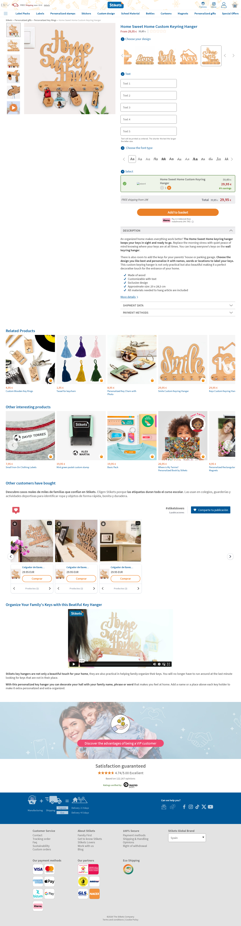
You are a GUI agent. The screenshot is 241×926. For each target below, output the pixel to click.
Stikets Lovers (86, 842)
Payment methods (134, 835)
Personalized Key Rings (45, 20)
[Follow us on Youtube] (210, 807)
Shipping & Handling (135, 839)
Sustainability (41, 846)
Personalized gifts (23, 20)
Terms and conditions (113, 919)
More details (128, 297)
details (47, 5)
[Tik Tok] (197, 807)
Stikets (9, 20)
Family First (85, 835)
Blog (80, 849)
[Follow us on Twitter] (204, 807)
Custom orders (42, 849)
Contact (37, 835)
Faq (35, 842)
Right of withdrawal (135, 846)
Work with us (86, 846)
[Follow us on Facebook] (184, 807)
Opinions (128, 842)
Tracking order (41, 839)
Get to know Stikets (90, 839)
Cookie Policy (131, 919)
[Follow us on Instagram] (190, 807)
